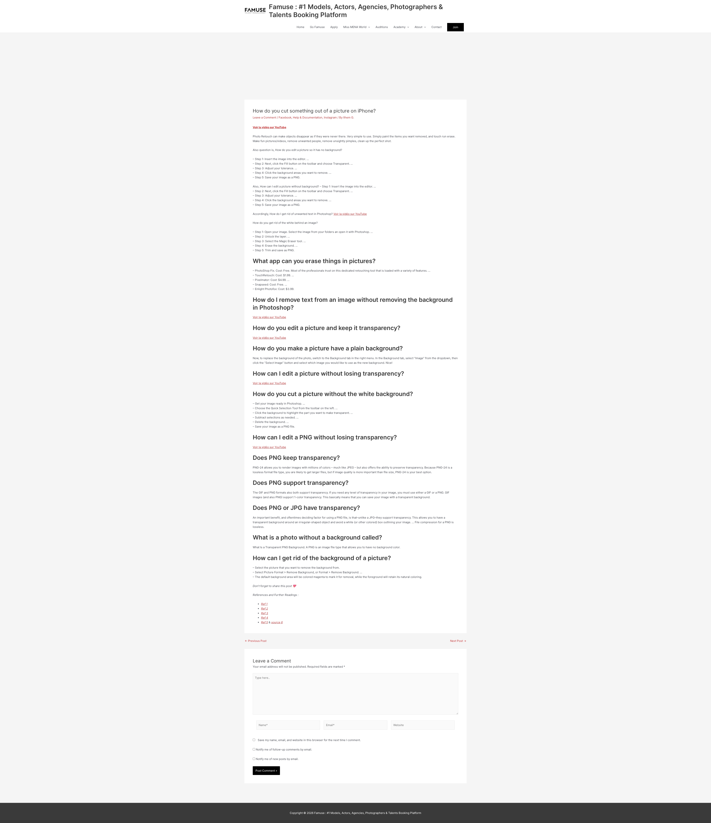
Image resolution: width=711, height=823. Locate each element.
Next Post (458, 640)
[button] (368, 27)
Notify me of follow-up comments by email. (284, 749)
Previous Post (255, 640)
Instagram (330, 117)
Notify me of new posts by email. (277, 759)
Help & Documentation (307, 117)
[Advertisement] (355, 61)
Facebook (285, 117)
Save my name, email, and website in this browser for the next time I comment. (309, 740)
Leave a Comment (264, 117)
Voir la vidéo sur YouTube (269, 127)
